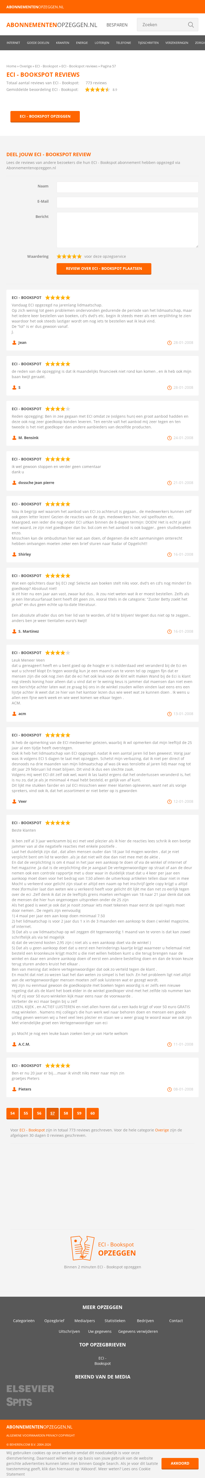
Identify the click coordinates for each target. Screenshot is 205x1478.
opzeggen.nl (35, 6)
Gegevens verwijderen (138, 1331)
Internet (13, 43)
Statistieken (115, 1320)
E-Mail (43, 201)
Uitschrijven (69, 1331)
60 (92, 1113)
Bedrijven (145, 1320)
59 (79, 1113)
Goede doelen (38, 43)
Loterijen (102, 43)
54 (12, 1113)
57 (52, 1113)
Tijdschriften (148, 43)
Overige (162, 1130)
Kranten (62, 43)
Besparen (117, 25)
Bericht (42, 216)
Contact (176, 1320)
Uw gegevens (100, 1331)
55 (26, 1113)
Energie (82, 43)
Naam (43, 186)
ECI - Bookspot (32, 1130)
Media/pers (84, 1320)
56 (39, 1113)
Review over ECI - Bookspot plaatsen (104, 268)
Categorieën (24, 1320)
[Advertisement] (102, 1186)
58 (66, 1113)
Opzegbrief (54, 1320)
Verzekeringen (176, 43)
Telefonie (123, 43)
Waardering (38, 256)
